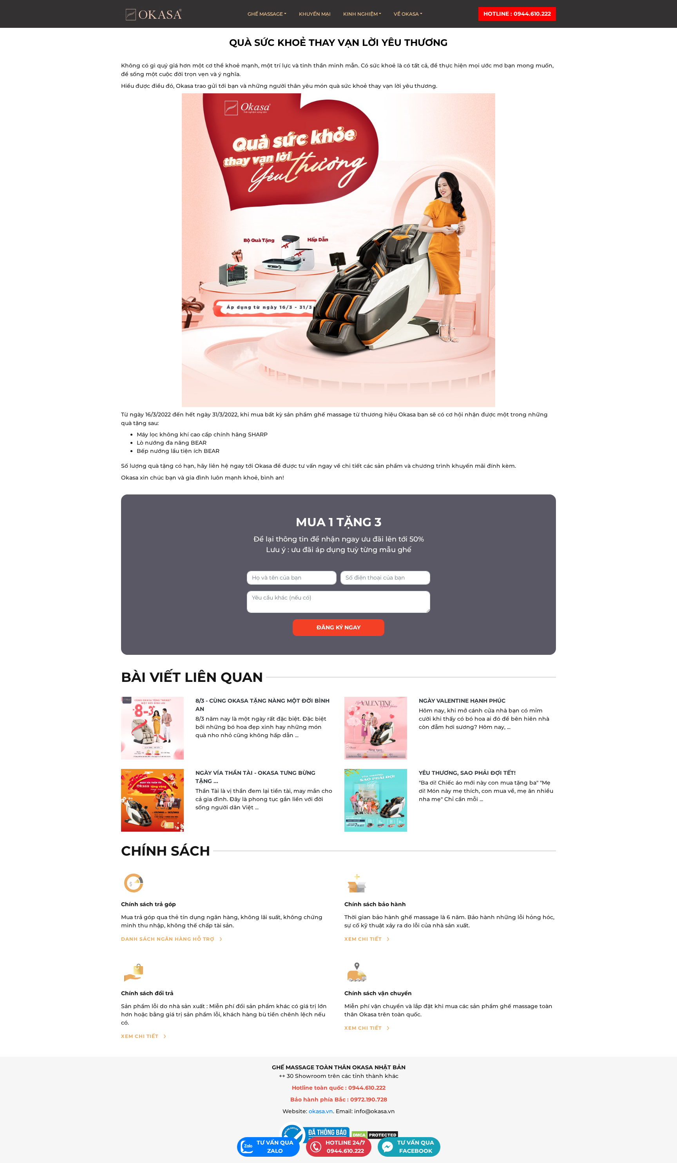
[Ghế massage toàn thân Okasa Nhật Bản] (153, 14)
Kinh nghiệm (360, 14)
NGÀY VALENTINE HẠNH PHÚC (462, 700)
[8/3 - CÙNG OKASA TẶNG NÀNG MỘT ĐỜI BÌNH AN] (152, 728)
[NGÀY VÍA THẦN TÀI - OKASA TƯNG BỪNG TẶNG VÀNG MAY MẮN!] (152, 800)
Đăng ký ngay (338, 627)
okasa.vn (321, 1111)
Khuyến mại (315, 14)
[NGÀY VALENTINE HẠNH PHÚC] (375, 728)
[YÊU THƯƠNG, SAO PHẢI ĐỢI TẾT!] (375, 800)
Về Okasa (406, 14)
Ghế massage (265, 14)
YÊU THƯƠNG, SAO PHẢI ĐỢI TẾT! (467, 772)
